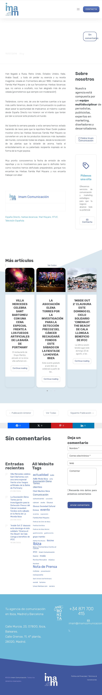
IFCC (35, 552)
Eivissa (36, 510)
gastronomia (38, 533)
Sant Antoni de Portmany (42, 579)
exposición (44, 514)
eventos (36, 514)
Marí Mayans (45, 217)
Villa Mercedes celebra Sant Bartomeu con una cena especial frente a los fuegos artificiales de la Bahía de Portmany (20, 324)
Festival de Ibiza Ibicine (41, 529)
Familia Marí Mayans (41, 518)
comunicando (38, 499)
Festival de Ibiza (39, 525)
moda (43, 556)
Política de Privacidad (79, 676)
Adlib (52, 475)
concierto (49, 499)
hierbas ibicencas (29, 217)
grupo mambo (39, 537)
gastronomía (48, 533)
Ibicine (50, 540)
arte (51, 479)
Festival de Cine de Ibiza (41, 522)
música (51, 560)
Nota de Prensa (45, 566)
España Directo (12, 217)
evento (45, 509)
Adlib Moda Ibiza (40, 479)
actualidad (40, 475)
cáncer (36, 502)
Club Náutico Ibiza (41, 491)
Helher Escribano (39, 541)
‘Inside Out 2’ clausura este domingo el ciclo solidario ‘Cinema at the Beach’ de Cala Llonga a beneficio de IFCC (82, 320)
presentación (45, 571)
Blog (22, 53)
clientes (37, 487)
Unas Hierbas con (40, 586)
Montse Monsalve (40, 560)
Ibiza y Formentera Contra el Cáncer (44, 547)
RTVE (55, 217)
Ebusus (50, 502)
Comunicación (40, 494)
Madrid (35, 556)
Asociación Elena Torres (42, 482)
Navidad (36, 563)
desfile (43, 503)
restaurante (38, 575)
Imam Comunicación (33, 197)
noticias (36, 571)
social (35, 582)
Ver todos (52, 265)
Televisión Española (14, 220)
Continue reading (20, 368)
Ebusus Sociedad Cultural (44, 506)
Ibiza (37, 544)
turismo (42, 582)
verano (52, 586)
